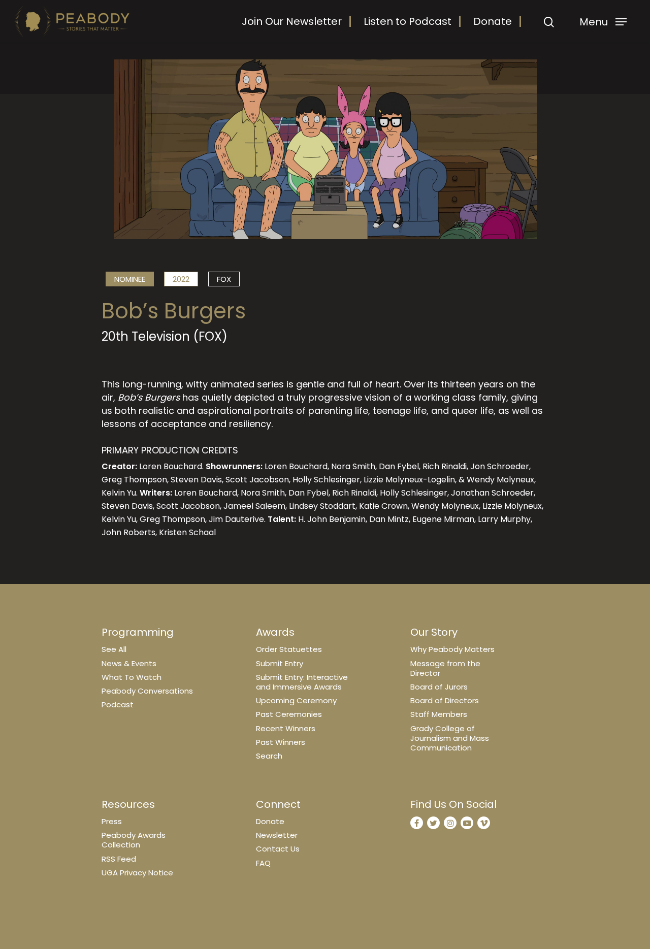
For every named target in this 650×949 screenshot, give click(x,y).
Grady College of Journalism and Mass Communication (449, 738)
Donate (492, 21)
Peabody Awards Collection (134, 840)
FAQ (263, 863)
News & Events (129, 663)
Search (269, 755)
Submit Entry (279, 663)
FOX (224, 279)
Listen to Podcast (407, 21)
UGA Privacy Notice (137, 872)
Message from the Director (445, 668)
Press (112, 821)
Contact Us (278, 848)
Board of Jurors (439, 686)
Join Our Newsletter (292, 21)
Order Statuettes (289, 649)
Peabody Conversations (147, 690)
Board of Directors (444, 700)
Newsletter (277, 835)
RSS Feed (119, 859)
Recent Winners (285, 728)
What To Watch (131, 677)
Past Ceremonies (289, 714)
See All (114, 649)
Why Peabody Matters (452, 649)
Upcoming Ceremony (296, 700)
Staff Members (438, 714)
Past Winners (280, 742)
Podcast (118, 704)
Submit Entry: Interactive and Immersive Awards (302, 682)
